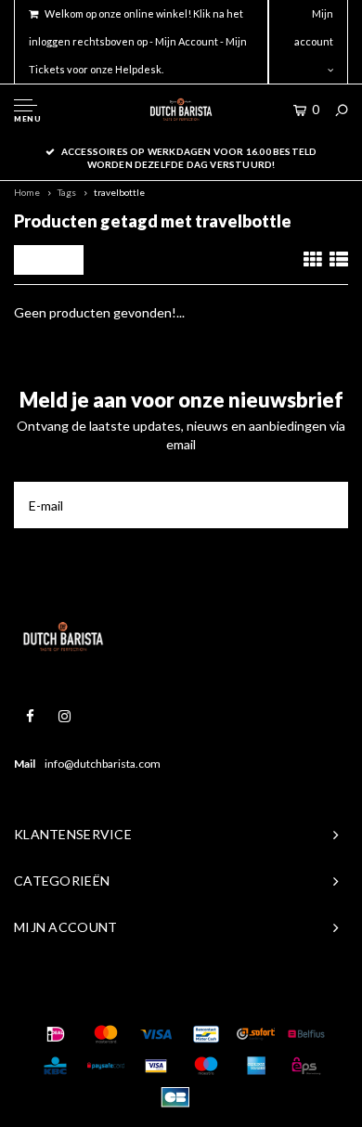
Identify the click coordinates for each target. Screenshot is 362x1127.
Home (27, 192)
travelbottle (119, 192)
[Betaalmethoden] (56, 1034)
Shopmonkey (288, 997)
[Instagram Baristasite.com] (64, 716)
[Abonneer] (325, 505)
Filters (53, 259)
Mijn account (313, 27)
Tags (67, 192)
